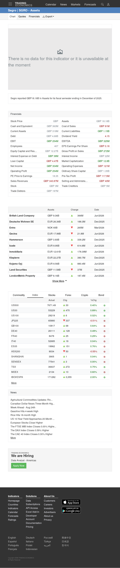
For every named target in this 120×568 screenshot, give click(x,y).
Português (13, 545)
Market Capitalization (73, 161)
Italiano (30, 541)
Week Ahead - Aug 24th (23, 407)
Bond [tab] (101, 295)
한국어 (65, 545)
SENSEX (16, 361)
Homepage (14, 500)
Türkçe (47, 541)
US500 (15, 305)
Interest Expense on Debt (24, 156)
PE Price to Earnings (21, 176)
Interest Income (70, 156)
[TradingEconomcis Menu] (11, 4)
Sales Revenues (19, 181)
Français (12, 549)
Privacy (48, 519)
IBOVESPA (17, 377)
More (14, 383)
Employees (16, 146)
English (12, 537)
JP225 (14, 320)
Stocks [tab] (51, 295)
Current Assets (18, 131)
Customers (49, 500)
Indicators (13, 508)
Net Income (16, 166)
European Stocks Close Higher (27, 422)
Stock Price (16, 121)
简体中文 (66, 537)
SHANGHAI (17, 356)
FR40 (14, 336)
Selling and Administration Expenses (75, 181)
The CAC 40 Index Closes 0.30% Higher (31, 434)
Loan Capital (17, 161)
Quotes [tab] (22, 16)
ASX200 (15, 351)
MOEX (14, 372)
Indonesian (31, 549)
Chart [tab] (12, 16)
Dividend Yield (69, 136)
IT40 (13, 341)
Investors (48, 508)
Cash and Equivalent (21, 126)
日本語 (65, 541)
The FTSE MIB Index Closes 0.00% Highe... (33, 426)
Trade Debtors (18, 191)
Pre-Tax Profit (69, 176)
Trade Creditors (70, 186)
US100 (15, 315)
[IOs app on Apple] (71, 502)
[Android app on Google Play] (71, 510)
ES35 (14, 346)
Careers (48, 504)
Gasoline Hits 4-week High (24, 411)
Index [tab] (35, 295)
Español (12, 541)
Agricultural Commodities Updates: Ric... (32, 399)
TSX (13, 366)
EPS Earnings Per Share (75, 146)
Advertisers (50, 512)
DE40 (14, 330)
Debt (13, 136)
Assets (65, 121)
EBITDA (66, 141)
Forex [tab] (68, 295)
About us (48, 516)
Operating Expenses (72, 166)
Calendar (13, 512)
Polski (29, 545)
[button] (108, 4)
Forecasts (13, 516)
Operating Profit (19, 171)
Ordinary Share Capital (74, 171)
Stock (13, 186)
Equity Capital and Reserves (24, 151)
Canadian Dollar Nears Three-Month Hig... (32, 403)
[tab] (48, 16)
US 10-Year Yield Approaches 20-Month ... (32, 418)
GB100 (15, 325)
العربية (47, 545)
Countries (13, 504)
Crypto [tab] (84, 295)
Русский (48, 537)
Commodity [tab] (19, 295)
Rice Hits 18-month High (23, 415)
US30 (14, 310)
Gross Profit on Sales (73, 151)
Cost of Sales (69, 126)
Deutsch (30, 537)
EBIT (13, 141)
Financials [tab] (34, 16)
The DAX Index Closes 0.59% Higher (30, 430)
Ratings (12, 519)
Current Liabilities (71, 131)
